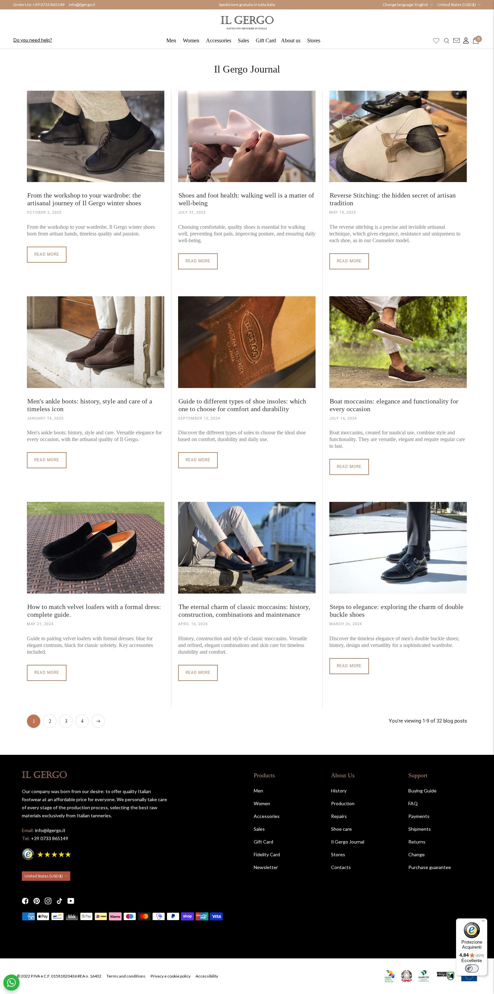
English (421, 4)
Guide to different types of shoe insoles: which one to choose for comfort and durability (242, 405)
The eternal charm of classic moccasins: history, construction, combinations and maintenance (244, 610)
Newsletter (266, 867)
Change (416, 854)
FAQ (413, 803)
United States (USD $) (457, 4)
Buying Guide (422, 790)
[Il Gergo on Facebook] (25, 901)
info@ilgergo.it (82, 4)
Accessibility (207, 976)
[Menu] (483, 922)
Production (343, 803)
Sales (243, 40)
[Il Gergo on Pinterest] (36, 901)
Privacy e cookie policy (171, 976)
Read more (46, 254)
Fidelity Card (267, 854)
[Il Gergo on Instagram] (48, 901)
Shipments (419, 829)
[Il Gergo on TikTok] (59, 901)
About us (290, 40)
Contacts (341, 867)
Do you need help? (32, 40)
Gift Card (266, 40)
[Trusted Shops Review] (47, 853)
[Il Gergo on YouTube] (71, 901)
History (338, 790)
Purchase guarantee (429, 867)
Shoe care (341, 829)
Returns (416, 842)
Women (191, 40)
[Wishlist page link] (436, 41)
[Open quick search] (447, 41)
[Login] (464, 40)
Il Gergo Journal (347, 842)
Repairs (339, 816)
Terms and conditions (126, 976)
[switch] (472, 968)
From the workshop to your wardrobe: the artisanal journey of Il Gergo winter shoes (84, 199)
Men (171, 40)
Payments (418, 816)
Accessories (218, 40)
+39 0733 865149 (49, 4)
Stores (313, 40)
